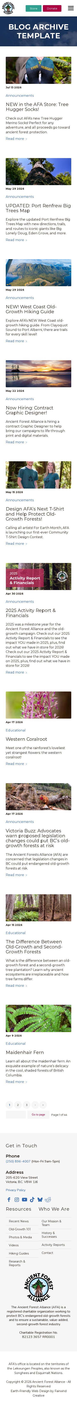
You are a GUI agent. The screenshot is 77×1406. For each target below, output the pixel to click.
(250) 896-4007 (18, 1161)
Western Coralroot (26, 739)
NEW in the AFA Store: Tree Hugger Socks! (37, 107)
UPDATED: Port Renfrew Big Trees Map (38, 208)
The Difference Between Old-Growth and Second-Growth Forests (34, 946)
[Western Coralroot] (38, 705)
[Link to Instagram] (17, 1199)
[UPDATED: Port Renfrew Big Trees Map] (38, 171)
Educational (16, 730)
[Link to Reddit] (48, 1199)
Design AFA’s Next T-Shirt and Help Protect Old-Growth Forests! (35, 514)
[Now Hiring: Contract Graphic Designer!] (38, 373)
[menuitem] (33, 19)
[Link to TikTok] (32, 1199)
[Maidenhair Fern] (38, 1018)
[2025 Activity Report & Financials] (38, 576)
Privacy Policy (15, 1190)
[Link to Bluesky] (40, 1200)
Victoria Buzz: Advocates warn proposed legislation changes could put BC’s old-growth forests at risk (38, 838)
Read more (15, 139)
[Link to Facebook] (9, 1199)
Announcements (20, 96)
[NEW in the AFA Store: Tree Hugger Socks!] (38, 70)
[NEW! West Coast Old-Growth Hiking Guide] (38, 272)
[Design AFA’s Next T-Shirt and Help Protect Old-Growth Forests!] (38, 474)
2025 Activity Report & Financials (31, 613)
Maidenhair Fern (25, 1052)
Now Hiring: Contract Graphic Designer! (29, 410)
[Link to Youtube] (24, 1199)
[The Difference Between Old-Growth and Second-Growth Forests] (38, 907)
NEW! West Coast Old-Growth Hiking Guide (31, 309)
